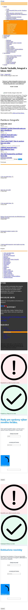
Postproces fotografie (11, 62)
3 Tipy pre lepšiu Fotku (11, 57)
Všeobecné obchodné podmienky (13, 17)
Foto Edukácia (6, 53)
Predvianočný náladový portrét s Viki (9, 231)
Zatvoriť (2, 479)
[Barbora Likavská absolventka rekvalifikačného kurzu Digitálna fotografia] (14, 210)
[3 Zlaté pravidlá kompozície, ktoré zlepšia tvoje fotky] (14, 238)
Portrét (7, 45)
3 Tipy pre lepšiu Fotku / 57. (7, 176)
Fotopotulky (9, 44)
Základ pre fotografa (11, 33)
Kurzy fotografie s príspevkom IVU (14, 13)
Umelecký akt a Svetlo (11, 50)
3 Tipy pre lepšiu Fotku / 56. (7, 203)
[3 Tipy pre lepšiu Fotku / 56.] (14, 197)
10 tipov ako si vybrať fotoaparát (13, 55)
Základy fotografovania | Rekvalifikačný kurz (9, 135)
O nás (7, 9)
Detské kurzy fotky (11, 26)
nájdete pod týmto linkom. (18, 113)
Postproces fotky (11, 30)
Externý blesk (9, 59)
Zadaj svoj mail (14, 433)
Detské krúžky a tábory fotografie (14, 42)
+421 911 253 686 (5, 318)
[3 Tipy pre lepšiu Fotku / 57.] (14, 170)
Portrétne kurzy (10, 29)
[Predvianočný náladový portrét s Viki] (14, 225)
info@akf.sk (4, 320)
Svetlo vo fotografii (10, 63)
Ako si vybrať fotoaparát (9, 255)
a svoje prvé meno (14, 442)
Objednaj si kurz (7, 332)
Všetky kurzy (10, 31)
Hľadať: (16, 159)
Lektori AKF (6, 36)
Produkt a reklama (10, 48)
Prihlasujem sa (5, 465)
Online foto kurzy (11, 28)
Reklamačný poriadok (11, 18)
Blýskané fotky (9, 41)
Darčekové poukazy (11, 25)
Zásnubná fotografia (10, 51)
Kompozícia (9, 60)
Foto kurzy (6, 21)
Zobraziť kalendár (6, 157)
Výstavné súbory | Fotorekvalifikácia (14, 49)
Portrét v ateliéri (9, 46)
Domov (5, 6)
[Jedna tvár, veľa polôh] (14, 184)
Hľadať (20, 159)
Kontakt (5, 64)
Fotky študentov (7, 262)
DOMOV (5, 328)
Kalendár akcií (6, 35)
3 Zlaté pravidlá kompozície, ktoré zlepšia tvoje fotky (13, 244)
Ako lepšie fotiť (9, 58)
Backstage (8, 40)
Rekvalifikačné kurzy (12, 24)
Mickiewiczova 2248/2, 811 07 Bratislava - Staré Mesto (13, 316)
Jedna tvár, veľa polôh (6, 190)
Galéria (5, 37)
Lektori (5, 334)
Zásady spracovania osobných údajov (14, 19)
